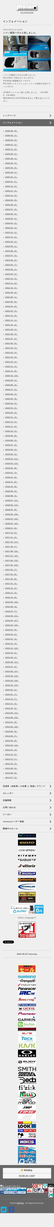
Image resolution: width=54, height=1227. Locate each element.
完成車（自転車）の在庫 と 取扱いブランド (24, 786)
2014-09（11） (12, 713)
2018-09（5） (11, 491)
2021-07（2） (11, 339)
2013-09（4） (11, 768)
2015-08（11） (12, 662)
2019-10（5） (11, 431)
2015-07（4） (11, 667)
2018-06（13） (12, 505)
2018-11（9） (11, 482)
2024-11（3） (11, 191)
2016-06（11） (12, 616)
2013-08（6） (11, 773)
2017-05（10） (12, 565)
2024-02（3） (11, 228)
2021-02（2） (11, 362)
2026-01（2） (11, 145)
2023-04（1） (11, 270)
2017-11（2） (11, 537)
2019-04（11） (12, 459)
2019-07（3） (11, 445)
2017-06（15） (12, 561)
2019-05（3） (11, 454)
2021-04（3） (11, 353)
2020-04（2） (11, 404)
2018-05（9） (11, 510)
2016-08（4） (11, 607)
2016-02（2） (11, 634)
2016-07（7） (11, 611)
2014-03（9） (11, 741)
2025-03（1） (11, 177)
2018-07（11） (12, 501)
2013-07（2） (11, 778)
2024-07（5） (11, 209)
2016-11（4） (11, 593)
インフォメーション (12, 122)
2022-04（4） (11, 306)
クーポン (7, 814)
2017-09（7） (11, 547)
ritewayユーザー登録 (13, 821)
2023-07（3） (11, 256)
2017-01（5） (11, 584)
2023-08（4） (11, 251)
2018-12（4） (11, 477)
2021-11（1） (11, 320)
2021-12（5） (11, 316)
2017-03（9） (11, 574)
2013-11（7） (11, 759)
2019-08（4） (11, 440)
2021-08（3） (11, 334)
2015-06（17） (12, 671)
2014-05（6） (11, 732)
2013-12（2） (11, 755)
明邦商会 (20, 1203)
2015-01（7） (11, 695)
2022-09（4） (11, 293)
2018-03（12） (12, 519)
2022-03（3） (11, 311)
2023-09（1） (11, 246)
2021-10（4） (11, 325)
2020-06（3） (11, 394)
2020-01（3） (11, 417)
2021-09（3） (11, 330)
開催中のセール (10, 828)
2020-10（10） (12, 376)
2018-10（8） (11, 487)
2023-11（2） (11, 237)
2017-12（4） (11, 533)
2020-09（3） (11, 380)
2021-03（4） (11, 357)
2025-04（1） (11, 173)
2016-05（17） (12, 621)
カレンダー (8, 793)
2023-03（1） (11, 274)
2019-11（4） (11, 427)
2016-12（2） (11, 588)
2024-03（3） (11, 223)
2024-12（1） (11, 186)
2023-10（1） (11, 242)
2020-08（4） (11, 385)
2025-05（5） (11, 168)
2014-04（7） (11, 736)
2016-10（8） (11, 598)
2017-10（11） (12, 542)
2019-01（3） (11, 473)
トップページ (9, 115)
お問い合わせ (9, 807)
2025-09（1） (11, 154)
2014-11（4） (11, 704)
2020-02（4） (11, 413)
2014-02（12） (12, 745)
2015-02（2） (11, 690)
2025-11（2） (11, 149)
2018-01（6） (11, 528)
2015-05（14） (12, 676)
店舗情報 (7, 800)
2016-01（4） (11, 639)
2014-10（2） (11, 708)
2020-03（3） (11, 408)
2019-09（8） (11, 436)
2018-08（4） (11, 496)
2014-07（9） (11, 722)
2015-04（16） (12, 681)
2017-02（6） (11, 579)
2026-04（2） (11, 140)
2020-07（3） (11, 390)
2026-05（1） (11, 136)
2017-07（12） (12, 556)
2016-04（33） (12, 625)
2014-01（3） (11, 750)
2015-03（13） (12, 685)
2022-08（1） (11, 297)
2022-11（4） (11, 283)
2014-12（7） (11, 699)
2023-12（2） (11, 233)
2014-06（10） (12, 727)
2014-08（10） (12, 718)
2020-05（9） (11, 399)
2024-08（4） (11, 205)
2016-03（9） (11, 630)
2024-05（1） (11, 219)
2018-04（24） (12, 514)
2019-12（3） (11, 422)
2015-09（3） (11, 658)
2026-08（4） (11, 131)
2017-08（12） (12, 551)
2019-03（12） (12, 464)
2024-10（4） (11, 196)
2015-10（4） (11, 653)
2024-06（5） (11, 214)
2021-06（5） (11, 343)
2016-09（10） (12, 602)
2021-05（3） (11, 348)
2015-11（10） (12, 648)
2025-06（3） (11, 163)
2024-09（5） (11, 200)
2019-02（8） (11, 468)
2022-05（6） (11, 302)
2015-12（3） (11, 644)
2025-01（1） (11, 182)
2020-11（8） (11, 371)
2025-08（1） (11, 159)
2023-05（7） (11, 265)
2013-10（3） (11, 764)
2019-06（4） (11, 450)
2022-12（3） (11, 279)
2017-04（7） (11, 570)
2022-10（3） (11, 288)
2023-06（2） (11, 260)
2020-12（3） (11, 367)
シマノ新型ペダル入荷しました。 (20, 32)
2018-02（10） (12, 524)
